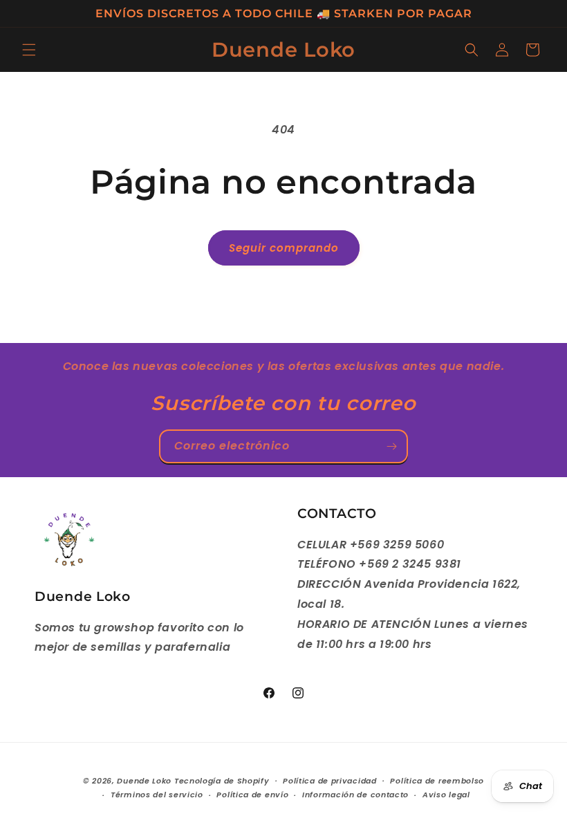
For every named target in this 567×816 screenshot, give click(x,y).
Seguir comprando (284, 248)
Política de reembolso (437, 780)
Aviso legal (446, 794)
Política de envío (252, 794)
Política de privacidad (329, 780)
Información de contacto (355, 794)
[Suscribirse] (391, 446)
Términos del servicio (157, 794)
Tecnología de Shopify (222, 780)
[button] (29, 50)
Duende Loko (144, 780)
